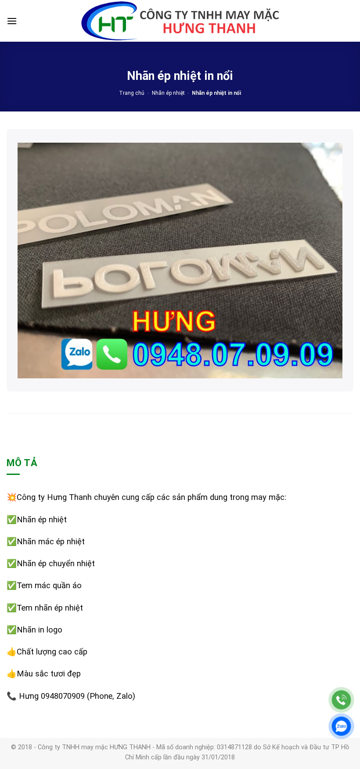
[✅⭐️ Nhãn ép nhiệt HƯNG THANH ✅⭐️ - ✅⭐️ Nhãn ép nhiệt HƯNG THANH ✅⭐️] (180, 21)
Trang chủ (131, 93)
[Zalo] (341, 726)
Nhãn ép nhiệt (168, 93)
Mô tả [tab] (22, 462)
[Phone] (341, 700)
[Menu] (12, 21)
